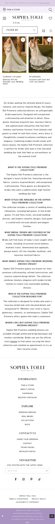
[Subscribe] (47, 471)
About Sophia (27, 389)
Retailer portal (27, 451)
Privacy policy (39, 499)
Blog (27, 424)
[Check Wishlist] (50, 18)
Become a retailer (27, 397)
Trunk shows (28, 447)
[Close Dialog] (2, 516)
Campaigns (27, 393)
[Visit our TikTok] (39, 479)
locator (13, 341)
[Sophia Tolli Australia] (27, 18)
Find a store (27, 385)
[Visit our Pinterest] (31, 479)
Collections (27, 420)
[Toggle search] (50, 10)
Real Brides (27, 416)
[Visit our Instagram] (23, 479)
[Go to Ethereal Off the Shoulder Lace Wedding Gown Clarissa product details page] (14, 54)
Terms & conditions (18, 499)
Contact (27, 443)
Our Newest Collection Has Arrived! (27, 3)
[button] (4, 18)
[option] (14, 65)
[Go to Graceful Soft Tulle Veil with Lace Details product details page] (41, 54)
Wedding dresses (27, 412)
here (27, 522)
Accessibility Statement (27, 502)
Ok (52, 516)
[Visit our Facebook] (16, 479)
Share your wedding (27, 439)
